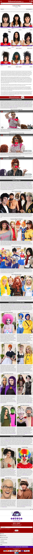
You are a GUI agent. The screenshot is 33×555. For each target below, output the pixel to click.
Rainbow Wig (24, 474)
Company (2, 540)
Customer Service (3, 539)
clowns (12, 470)
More (1, 544)
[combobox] (15, 3)
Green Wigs (13, 433)
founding (22, 440)
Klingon (13, 305)
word (28, 182)
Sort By (28, 9)
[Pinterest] (15, 518)
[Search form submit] (32, 3)
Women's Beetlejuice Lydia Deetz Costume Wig (4, 46)
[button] (32, 1)
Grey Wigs (25, 433)
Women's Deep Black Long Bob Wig (16, 46)
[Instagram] (17, 518)
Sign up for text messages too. (6, 528)
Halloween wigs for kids (22, 298)
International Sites (3, 542)
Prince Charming (24, 306)
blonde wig (21, 368)
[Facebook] (11, 518)
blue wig (25, 339)
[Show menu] (1, 1)
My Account (4, 535)
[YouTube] (19, 518)
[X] (13, 518)
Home (3, 533)
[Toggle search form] (30, 1)
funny (3, 476)
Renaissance (7, 440)
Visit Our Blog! (17, 520)
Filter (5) (2, 9)
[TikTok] (21, 518)
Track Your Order (5, 537)
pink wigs (14, 338)
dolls (15, 470)
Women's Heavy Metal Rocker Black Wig (27, 46)
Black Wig (29, 402)
